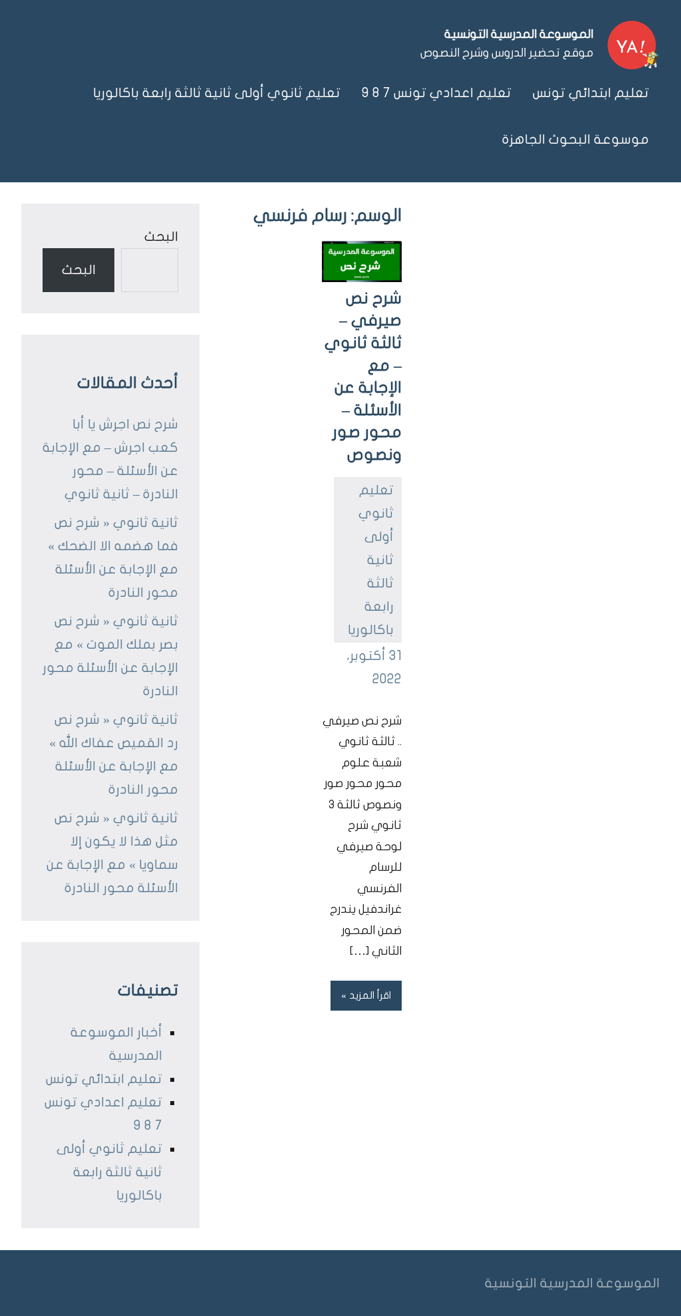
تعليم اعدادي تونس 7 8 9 (436, 93)
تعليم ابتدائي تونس (591, 93)
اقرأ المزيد (370, 995)
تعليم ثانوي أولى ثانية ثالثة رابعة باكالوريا (216, 93)
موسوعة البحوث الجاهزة (575, 139)
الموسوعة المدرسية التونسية (518, 34)
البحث (161, 237)
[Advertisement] (531, 303)
